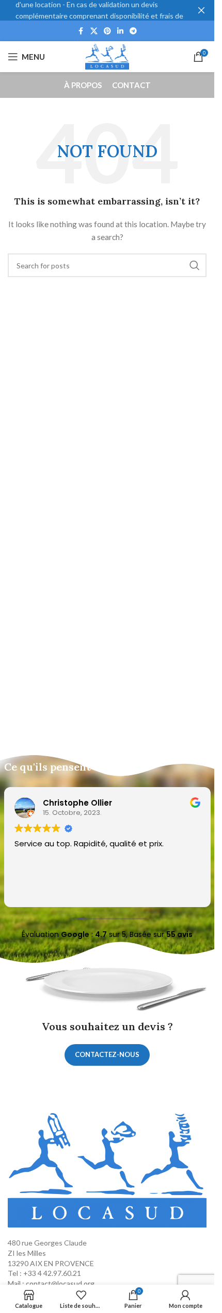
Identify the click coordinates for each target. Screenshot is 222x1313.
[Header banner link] (107, 10)
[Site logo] (107, 56)
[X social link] (94, 31)
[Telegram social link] (133, 31)
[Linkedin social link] (120, 31)
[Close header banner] (201, 10)
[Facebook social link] (81, 31)
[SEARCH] (195, 265)
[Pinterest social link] (107, 31)
